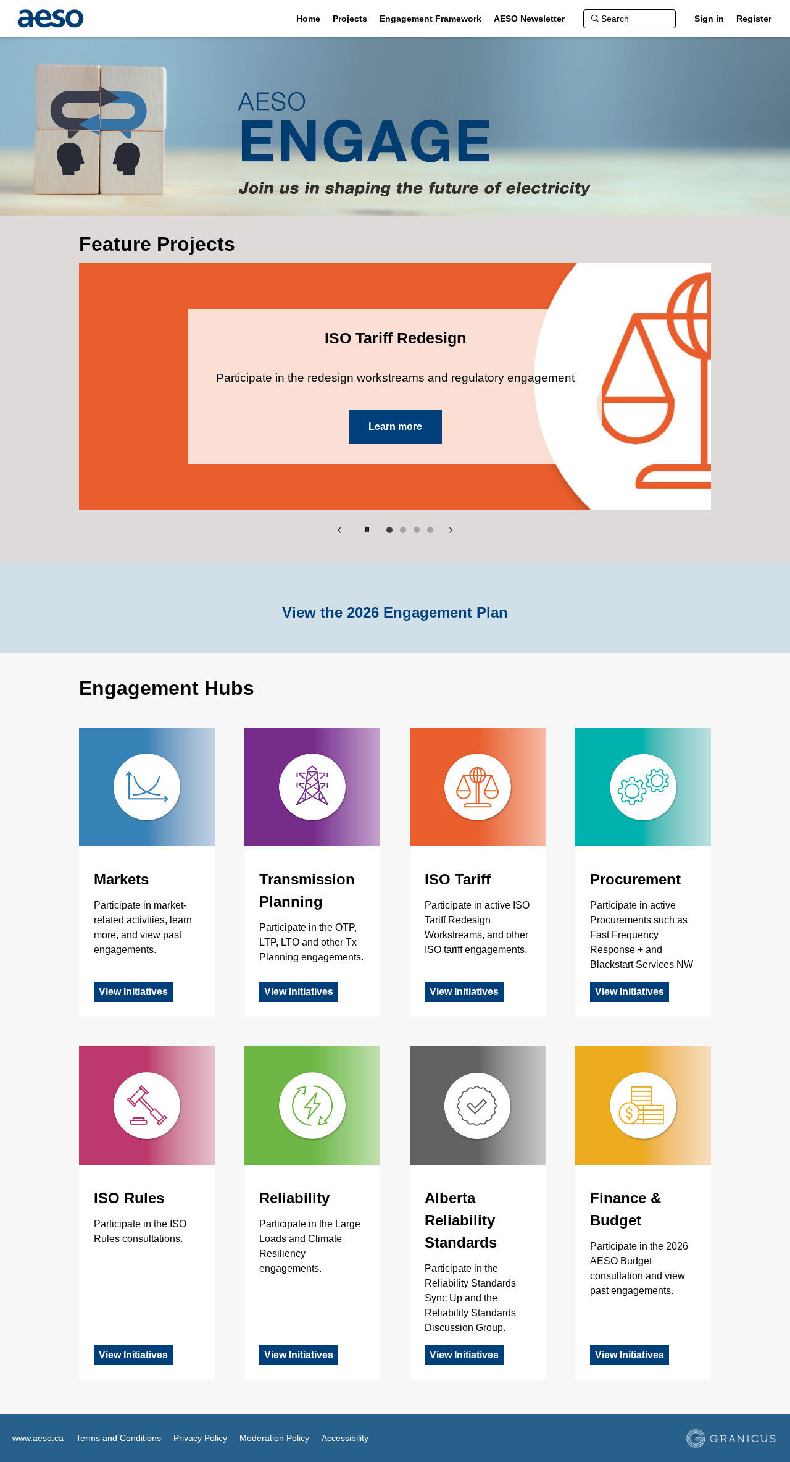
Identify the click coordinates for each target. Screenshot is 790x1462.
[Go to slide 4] (430, 530)
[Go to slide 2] (403, 530)
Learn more (395, 426)
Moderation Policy (274, 1438)
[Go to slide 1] (389, 530)
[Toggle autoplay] (366, 530)
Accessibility (345, 1438)
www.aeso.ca (38, 1438)
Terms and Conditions (118, 1438)
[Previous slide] (339, 530)
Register (753, 18)
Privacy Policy (200, 1438)
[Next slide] (450, 530)
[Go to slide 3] (417, 530)
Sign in (709, 18)
